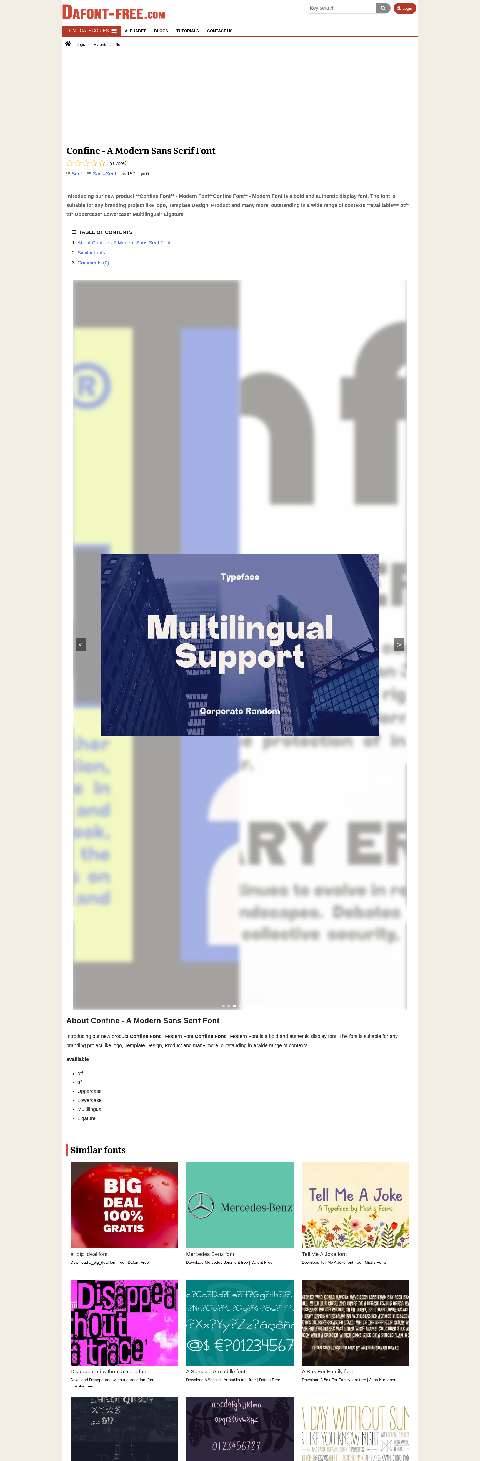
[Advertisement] (233, 98)
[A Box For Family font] (355, 1323)
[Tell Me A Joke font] (355, 1205)
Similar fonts (91, 253)
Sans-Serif (104, 173)
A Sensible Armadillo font (215, 1371)
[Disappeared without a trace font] (124, 1323)
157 (130, 173)
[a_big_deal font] (124, 1205)
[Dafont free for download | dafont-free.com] (113, 11)
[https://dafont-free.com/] (67, 43)
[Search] (383, 8)
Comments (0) (93, 263)
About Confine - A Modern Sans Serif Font (124, 243)
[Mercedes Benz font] (239, 1205)
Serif (77, 173)
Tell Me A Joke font (324, 1254)
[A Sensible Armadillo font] (239, 1323)
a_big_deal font (89, 1254)
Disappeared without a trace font (109, 1371)
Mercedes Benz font (210, 1254)
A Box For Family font (327, 1371)
